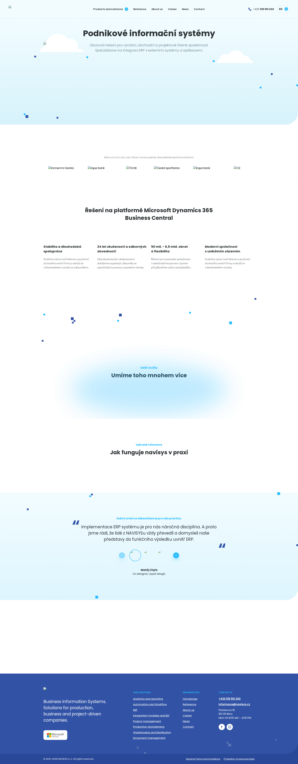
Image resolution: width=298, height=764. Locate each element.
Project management (147, 721)
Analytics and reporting (148, 699)
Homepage (190, 699)
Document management (149, 738)
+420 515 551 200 (230, 699)
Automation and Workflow (150, 704)
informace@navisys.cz (234, 704)
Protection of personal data (239, 759)
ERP (135, 710)
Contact (188, 727)
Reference (189, 704)
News (186, 721)
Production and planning (148, 727)
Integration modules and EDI (151, 715)
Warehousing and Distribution (152, 732)
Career (187, 715)
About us (188, 710)
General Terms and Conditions (203, 759)
